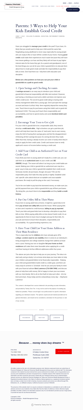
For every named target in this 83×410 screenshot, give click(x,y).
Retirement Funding (57, 36)
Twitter (41, 317)
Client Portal (73, 9)
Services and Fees (47, 6)
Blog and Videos (63, 6)
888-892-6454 (22, 355)
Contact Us (75, 6)
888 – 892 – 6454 (71, 3)
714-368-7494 (16, 352)
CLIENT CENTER (63, 351)
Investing (44, 36)
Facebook (26, 317)
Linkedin (56, 317)
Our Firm (35, 6)
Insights (19, 37)
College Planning (33, 36)
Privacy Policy (17, 361)
